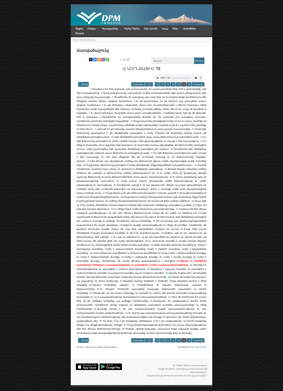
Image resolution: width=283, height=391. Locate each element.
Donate (79, 33)
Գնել (175, 29)
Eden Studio (200, 347)
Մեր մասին (151, 28)
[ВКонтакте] (95, 59)
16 (189, 84)
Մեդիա (91, 29)
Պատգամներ (110, 29)
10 (157, 84)
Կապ (165, 28)
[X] (91, 59)
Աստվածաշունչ (88, 39)
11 (162, 84)
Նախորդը (138, 84)
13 (173, 84)
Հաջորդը (198, 84)
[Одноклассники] (99, 59)
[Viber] (103, 59)
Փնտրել (199, 61)
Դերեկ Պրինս (132, 28)
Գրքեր (79, 28)
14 (178, 84)
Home (75, 39)
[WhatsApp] (107, 59)
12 (168, 84)
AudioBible (189, 28)
